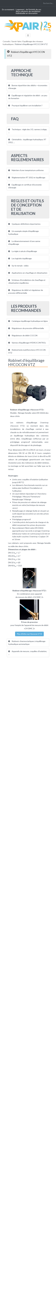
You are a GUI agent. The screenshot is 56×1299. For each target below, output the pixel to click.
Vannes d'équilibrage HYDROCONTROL (28, 342)
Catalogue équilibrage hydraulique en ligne (29, 321)
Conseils (6, 41)
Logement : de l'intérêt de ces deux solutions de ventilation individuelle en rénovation (28, 11)
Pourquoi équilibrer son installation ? (26, 105)
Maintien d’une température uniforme (27, 170)
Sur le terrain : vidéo (20, 265)
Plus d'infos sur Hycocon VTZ (29, 634)
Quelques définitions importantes (26, 224)
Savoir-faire (16, 41)
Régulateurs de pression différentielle (27, 328)
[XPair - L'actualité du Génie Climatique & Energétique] (28, 25)
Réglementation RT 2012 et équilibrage (28, 177)
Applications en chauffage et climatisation (29, 273)
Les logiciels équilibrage (21, 258)
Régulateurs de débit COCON (24, 335)
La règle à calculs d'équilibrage (24, 251)
